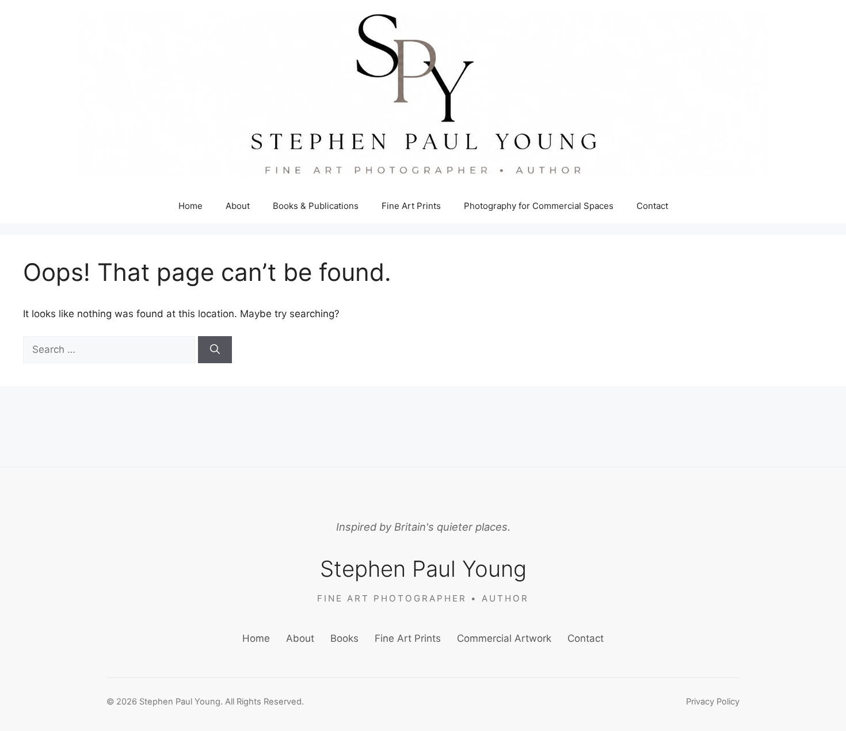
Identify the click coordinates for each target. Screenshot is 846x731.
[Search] (215, 350)
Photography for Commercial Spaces (538, 205)
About (238, 205)
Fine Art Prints (411, 205)
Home (190, 205)
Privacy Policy (713, 701)
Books (344, 638)
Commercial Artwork (504, 638)
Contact (652, 205)
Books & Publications (316, 205)
